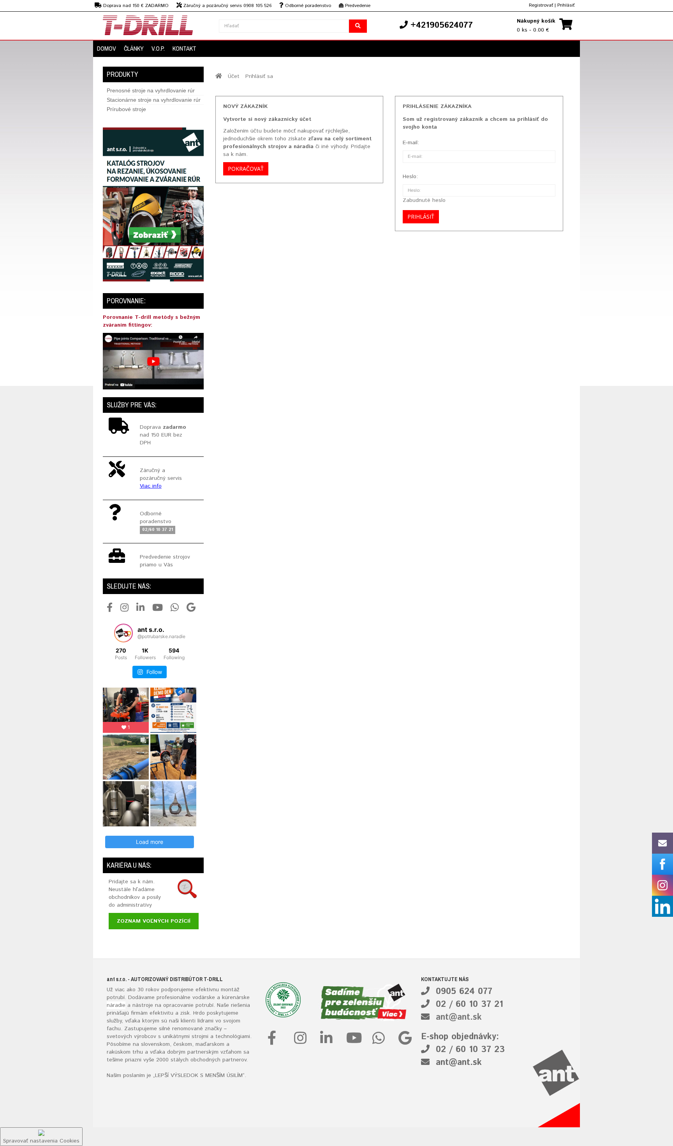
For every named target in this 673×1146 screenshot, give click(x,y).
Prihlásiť (565, 5)
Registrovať (541, 5)
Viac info (151, 486)
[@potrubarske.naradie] (123, 633)
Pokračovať (246, 168)
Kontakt (184, 48)
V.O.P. (158, 48)
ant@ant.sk (459, 1017)
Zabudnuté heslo (424, 200)
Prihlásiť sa (259, 76)
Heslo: (410, 176)
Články (134, 48)
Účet (234, 76)
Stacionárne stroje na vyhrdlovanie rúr (154, 100)
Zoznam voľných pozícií (153, 921)
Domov (106, 48)
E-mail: (411, 143)
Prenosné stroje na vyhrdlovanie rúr (151, 90)
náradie (116, 1005)
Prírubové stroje (126, 109)
